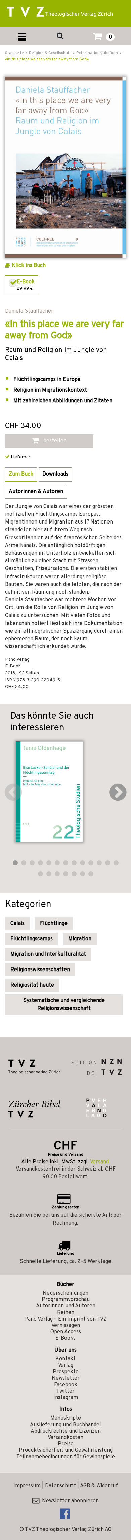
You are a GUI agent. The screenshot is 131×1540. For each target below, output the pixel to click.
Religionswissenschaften (40, 969)
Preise (66, 1444)
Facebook (65, 1385)
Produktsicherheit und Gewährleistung (66, 1450)
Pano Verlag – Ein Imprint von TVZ (65, 1319)
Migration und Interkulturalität (48, 954)
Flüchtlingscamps (31, 939)
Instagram (65, 1397)
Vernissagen (65, 1325)
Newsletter (66, 1378)
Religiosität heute (32, 985)
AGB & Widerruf (99, 1486)
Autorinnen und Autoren (65, 1306)
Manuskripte (65, 1418)
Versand (99, 1162)
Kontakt (65, 1359)
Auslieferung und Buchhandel (65, 1425)
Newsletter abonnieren (69, 1501)
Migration (79, 939)
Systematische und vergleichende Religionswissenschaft (64, 1004)
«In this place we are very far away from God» (47, 59)
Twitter (65, 1391)
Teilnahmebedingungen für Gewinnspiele (65, 1457)
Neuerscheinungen (65, 1293)
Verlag (65, 1365)
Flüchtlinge (54, 923)
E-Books (65, 1338)
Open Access (65, 1332)
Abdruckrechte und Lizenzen (66, 1431)
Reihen (65, 1312)
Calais (17, 923)
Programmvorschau (66, 1299)
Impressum (27, 1486)
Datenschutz (60, 1486)
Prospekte (66, 1372)
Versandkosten (65, 1437)
